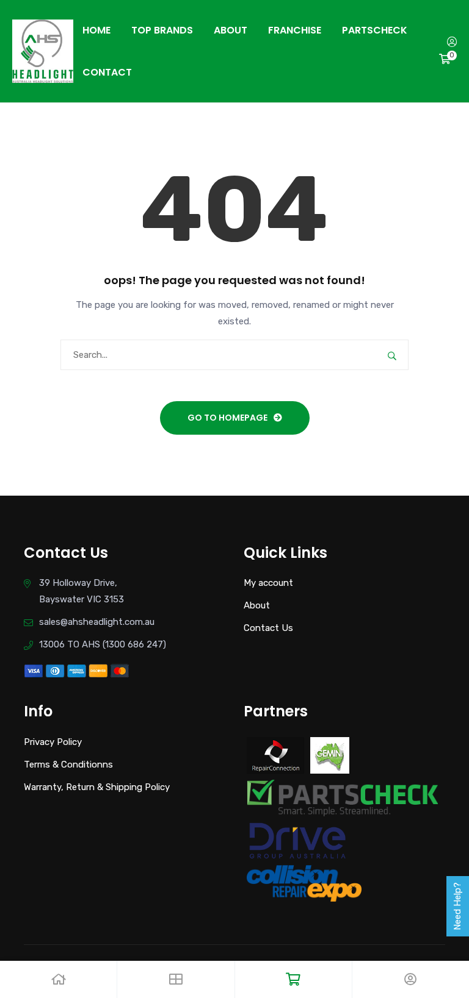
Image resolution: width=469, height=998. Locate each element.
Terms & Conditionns (68, 764)
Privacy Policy (53, 741)
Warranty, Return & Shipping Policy (97, 787)
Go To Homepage (227, 418)
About (230, 30)
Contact (107, 72)
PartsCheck (374, 30)
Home (96, 30)
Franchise (294, 30)
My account (268, 582)
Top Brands (162, 30)
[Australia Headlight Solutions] (42, 50)
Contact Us (268, 627)
